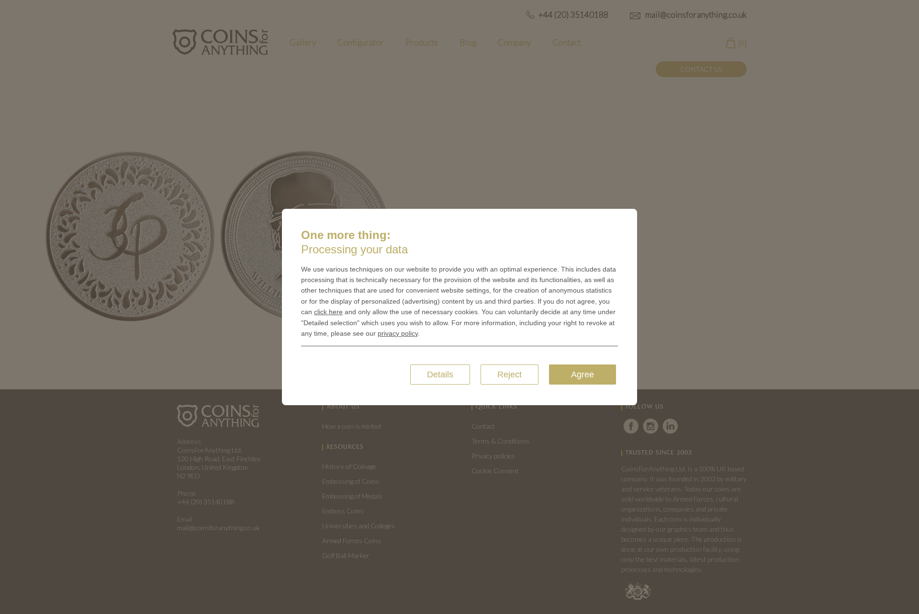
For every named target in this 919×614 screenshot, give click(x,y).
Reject (509, 374)
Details (440, 374)
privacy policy (398, 333)
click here (328, 312)
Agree (582, 374)
